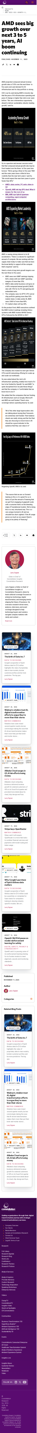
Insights (9, 9)
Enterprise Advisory (8, 1301)
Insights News (7, 1374)
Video (4, 1384)
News (7, 11)
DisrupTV (5, 1312)
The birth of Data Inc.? (15, 656)
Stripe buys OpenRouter (15, 829)
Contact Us (9, 1247)
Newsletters (6, 1379)
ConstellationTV (7, 1314)
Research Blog (7, 1267)
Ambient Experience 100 (10, 1338)
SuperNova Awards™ (9, 1335)
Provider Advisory (8, 1291)
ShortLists (5, 1270)
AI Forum (5, 1356)
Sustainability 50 (7, 1343)
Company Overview (11, 1236)
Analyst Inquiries (7, 1288)
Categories (9, 1009)
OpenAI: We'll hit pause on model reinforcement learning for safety (16, 940)
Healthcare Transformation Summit (14, 1359)
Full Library (5, 1262)
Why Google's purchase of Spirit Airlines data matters (15, 882)
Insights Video (7, 1317)
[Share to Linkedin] (10, 65)
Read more (8, 621)
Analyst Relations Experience (12, 1361)
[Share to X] (7, 65)
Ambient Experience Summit (11, 1364)
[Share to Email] (14, 65)
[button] (3, 65)
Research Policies (8, 1278)
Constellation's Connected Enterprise (14, 1354)
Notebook (5, 1382)
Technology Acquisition (10, 1296)
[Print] (18, 65)
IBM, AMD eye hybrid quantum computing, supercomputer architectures (17, 197)
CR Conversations (8, 1322)
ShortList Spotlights (9, 1319)
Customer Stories (8, 1377)
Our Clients (9, 1239)
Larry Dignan (14, 573)
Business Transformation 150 (12, 1333)
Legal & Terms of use (12, 1252)
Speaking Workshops (9, 1298)
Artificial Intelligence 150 (10, 1340)
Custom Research (8, 1293)
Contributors (6, 1273)
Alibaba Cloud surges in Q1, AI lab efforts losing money (15, 773)
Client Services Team (12, 1249)
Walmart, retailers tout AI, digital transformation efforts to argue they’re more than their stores (16, 714)
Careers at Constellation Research (16, 1244)
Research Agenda (8, 1265)
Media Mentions (10, 1241)
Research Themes (8, 1275)
